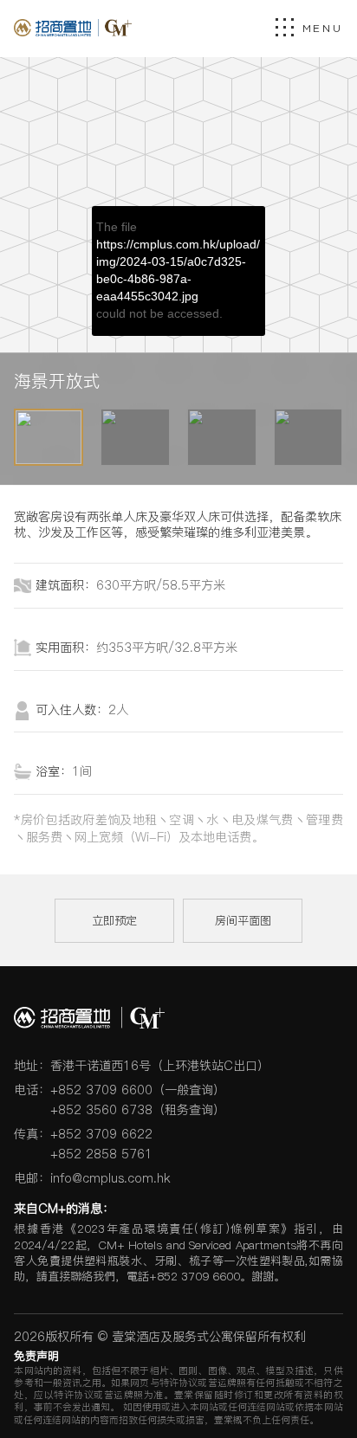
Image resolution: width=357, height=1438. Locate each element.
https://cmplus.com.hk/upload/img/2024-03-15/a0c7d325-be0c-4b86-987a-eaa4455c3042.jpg (178, 270)
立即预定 (114, 920)
